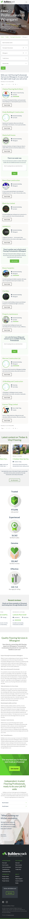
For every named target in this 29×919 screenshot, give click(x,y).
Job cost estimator (6, 867)
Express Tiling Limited (10, 404)
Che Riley (5, 291)
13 (13, 84)
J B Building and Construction (12, 381)
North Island (5, 802)
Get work (17, 862)
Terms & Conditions (6, 905)
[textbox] (13, 58)
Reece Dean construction (11, 180)
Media (16, 883)
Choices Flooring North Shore (12, 89)
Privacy (12, 905)
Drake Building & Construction (13, 112)
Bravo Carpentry (8, 268)
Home (2, 37)
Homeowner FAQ (6, 871)
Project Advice (5, 878)
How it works (5, 865)
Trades (7, 37)
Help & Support (18, 878)
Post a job (4, 862)
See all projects (14, 480)
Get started (14, 261)
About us (17, 876)
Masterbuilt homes (8, 135)
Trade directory (5, 869)
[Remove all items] (23, 47)
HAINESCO (6, 226)
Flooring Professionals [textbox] (7, 47)
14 (15, 84)
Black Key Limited (8, 203)
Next (14, 173)
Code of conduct (19, 880)
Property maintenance (10, 314)
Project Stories (5, 880)
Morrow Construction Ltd (11, 358)
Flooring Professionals (15, 37)
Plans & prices (18, 865)
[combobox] (14, 48)
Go (3, 68)
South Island (5, 806)
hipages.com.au (10, 915)
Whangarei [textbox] (4, 53)
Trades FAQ (18, 869)
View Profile (7, 105)
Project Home (5, 876)
